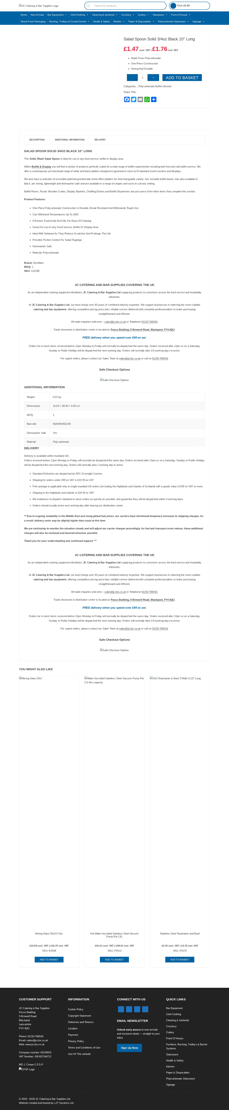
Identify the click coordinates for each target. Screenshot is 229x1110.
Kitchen (117, 21)
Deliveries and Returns (81, 1022)
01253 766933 (149, 321)
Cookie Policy (75, 1009)
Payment (73, 1034)
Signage (196, 21)
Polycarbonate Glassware (172, 21)
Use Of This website (79, 1053)
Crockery (126, 14)
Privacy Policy (76, 1041)
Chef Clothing (78, 14)
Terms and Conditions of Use (84, 1047)
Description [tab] (37, 139)
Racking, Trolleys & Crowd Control (67, 21)
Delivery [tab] (100, 139)
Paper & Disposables (139, 21)
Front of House (179, 14)
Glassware (158, 14)
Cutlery (142, 14)
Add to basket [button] (49, 959)
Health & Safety (101, 21)
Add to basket (182, 77)
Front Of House (174, 1038)
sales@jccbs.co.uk (115, 321)
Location (72, 1028)
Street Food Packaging (33, 21)
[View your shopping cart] (173, 6)
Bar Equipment (55, 14)
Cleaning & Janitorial (103, 14)
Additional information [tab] (69, 139)
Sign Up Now (129, 1047)
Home (24, 14)
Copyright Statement (79, 1015)
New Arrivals (37, 14)
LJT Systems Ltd (63, 1102)
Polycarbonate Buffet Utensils (154, 86)
